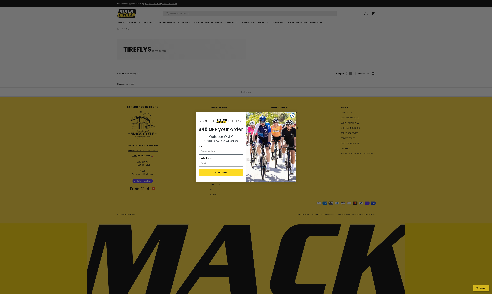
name (201, 146)
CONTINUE (221, 172)
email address (205, 158)
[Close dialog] (292, 115)
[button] (221, 121)
